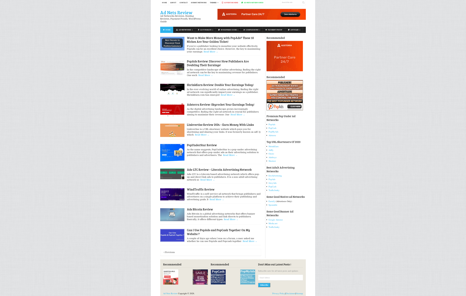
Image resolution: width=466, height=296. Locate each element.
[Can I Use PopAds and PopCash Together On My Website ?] (172, 235)
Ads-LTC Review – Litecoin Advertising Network (219, 170)
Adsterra (272, 135)
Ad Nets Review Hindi (253, 2)
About (173, 2)
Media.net (273, 223)
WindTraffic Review (201, 189)
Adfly (271, 149)
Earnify (272, 201)
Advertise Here (231, 2)
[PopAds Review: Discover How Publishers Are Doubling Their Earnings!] (172, 67)
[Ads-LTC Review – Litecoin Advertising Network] (172, 174)
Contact (183, 2)
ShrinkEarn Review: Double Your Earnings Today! (220, 85)
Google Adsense (276, 219)
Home (164, 2)
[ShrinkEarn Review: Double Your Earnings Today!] (172, 89)
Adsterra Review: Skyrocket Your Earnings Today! (220, 104)
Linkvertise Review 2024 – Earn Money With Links (220, 125)
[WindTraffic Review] (172, 194)
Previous (169, 252)
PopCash (272, 128)
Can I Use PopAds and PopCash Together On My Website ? (218, 232)
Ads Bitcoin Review (200, 209)
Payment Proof (274, 30)
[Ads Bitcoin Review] (172, 215)
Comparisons (252, 30)
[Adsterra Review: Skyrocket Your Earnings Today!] (172, 110)
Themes (213, 2)
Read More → (210, 52)
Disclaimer (290, 293)
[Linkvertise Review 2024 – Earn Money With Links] (172, 130)
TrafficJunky (274, 190)
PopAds (272, 124)
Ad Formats (205, 30)
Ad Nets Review (176, 12)
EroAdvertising (275, 175)
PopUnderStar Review (202, 145)
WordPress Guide (228, 30)
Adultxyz (273, 157)
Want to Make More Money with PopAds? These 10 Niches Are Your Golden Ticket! (220, 40)
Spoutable (273, 204)
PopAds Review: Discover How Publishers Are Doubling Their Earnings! (218, 63)
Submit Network (199, 2)
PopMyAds (273, 131)
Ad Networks (184, 30)
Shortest (272, 160)
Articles (294, 30)
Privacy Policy (278, 293)
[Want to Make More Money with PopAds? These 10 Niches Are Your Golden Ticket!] (172, 44)
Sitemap (299, 293)
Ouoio (271, 153)
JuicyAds (273, 182)
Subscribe (264, 285)
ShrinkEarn (274, 146)
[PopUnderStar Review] (172, 153)
